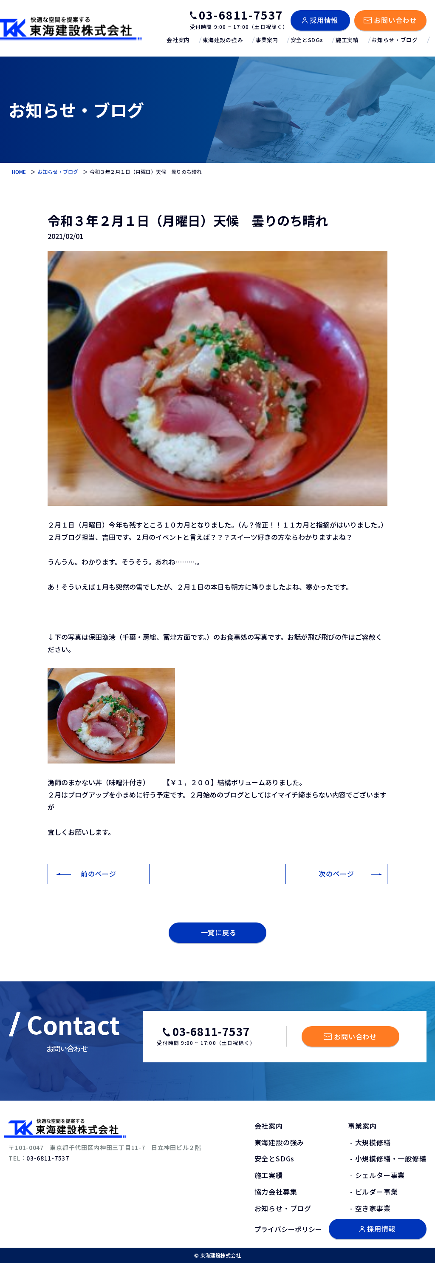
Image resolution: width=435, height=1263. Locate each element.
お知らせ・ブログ (394, 40)
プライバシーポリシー (288, 1229)
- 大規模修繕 (369, 1142)
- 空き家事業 (369, 1208)
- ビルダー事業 (373, 1191)
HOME (19, 171)
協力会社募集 (275, 1191)
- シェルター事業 (376, 1175)
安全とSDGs (307, 40)
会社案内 (178, 40)
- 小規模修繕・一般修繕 (387, 1158)
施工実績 (347, 40)
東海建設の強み (223, 40)
